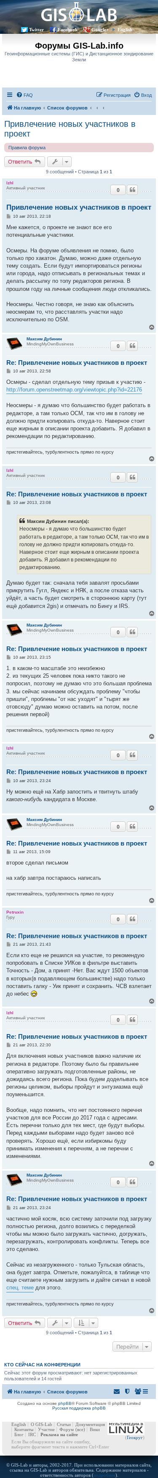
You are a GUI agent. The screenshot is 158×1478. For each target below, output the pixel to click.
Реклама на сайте (59, 1434)
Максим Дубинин (44, 339)
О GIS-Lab (41, 1424)
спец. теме (20, 1287)
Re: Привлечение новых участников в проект (76, 362)
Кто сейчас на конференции (42, 1364)
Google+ (100, 29)
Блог (19, 1434)
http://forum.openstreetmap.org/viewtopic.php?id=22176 (74, 389)
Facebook (68, 29)
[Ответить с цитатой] (132, 190)
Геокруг (135, 1437)
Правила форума (27, 147)
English (125, 29)
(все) (80, 1429)
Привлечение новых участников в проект (70, 128)
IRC (32, 1434)
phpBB (65, 1403)
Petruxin (15, 912)
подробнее (104, 1475)
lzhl (9, 183)
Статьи (64, 1424)
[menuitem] (24, 95)
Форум (66, 1429)
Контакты (23, 1429)
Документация (90, 1424)
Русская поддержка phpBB (79, 1408)
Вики (95, 1429)
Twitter (36, 29)
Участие (46, 1429)
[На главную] (79, 11)
